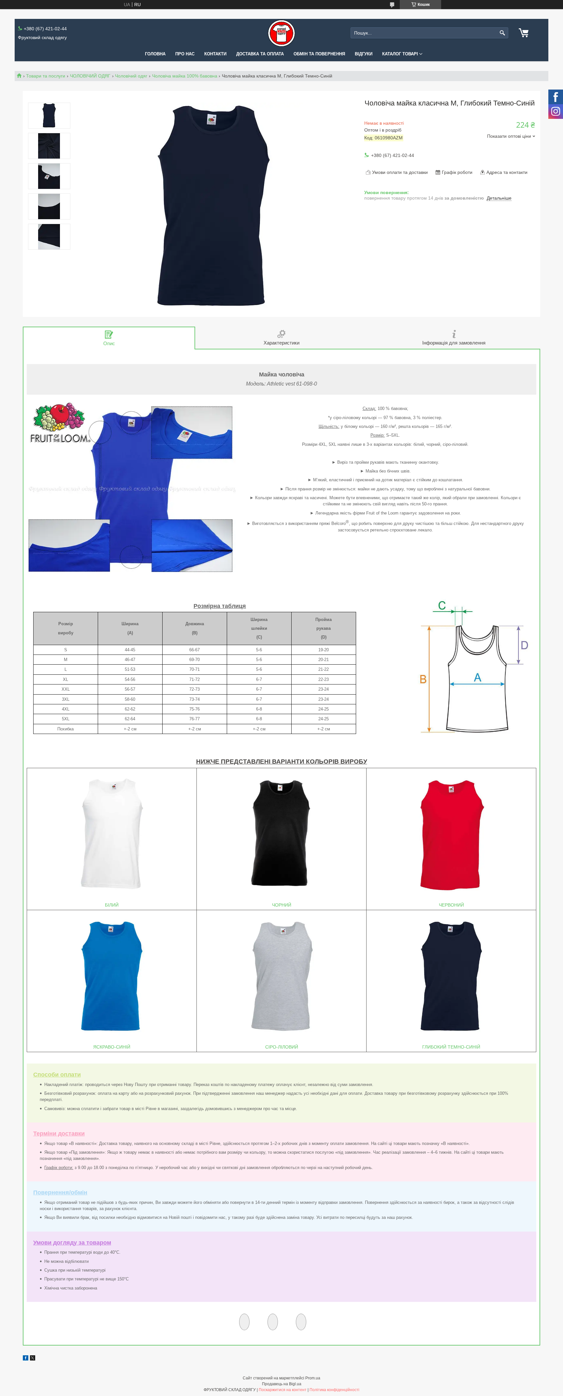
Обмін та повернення (319, 53)
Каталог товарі (400, 53)
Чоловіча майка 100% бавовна (184, 75)
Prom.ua (312, 1378)
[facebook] (25, 1358)
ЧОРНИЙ (281, 905)
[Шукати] (503, 33)
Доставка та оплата (260, 53)
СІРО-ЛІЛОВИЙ (281, 1047)
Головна (155, 53)
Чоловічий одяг (131, 75)
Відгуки (363, 53)
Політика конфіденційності (334, 1390)
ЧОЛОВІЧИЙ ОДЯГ (90, 75)
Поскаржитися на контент (283, 1390)
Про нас (185, 53)
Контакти (215, 53)
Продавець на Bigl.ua (281, 1384)
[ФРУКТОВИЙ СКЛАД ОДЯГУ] (281, 33)
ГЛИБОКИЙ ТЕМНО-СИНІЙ (451, 1047)
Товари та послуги (45, 75)
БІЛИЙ (112, 905)
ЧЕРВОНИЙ (451, 905)
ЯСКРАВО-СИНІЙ (111, 1047)
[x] (32, 1358)
